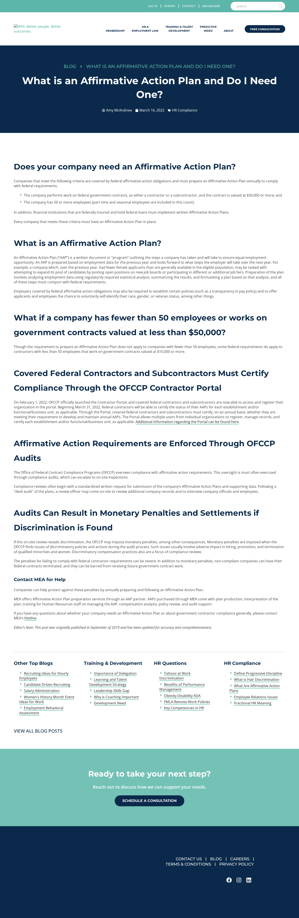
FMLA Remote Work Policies (187, 701)
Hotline (30, 618)
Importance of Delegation (115, 673)
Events (169, 6)
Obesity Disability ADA (182, 695)
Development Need (110, 703)
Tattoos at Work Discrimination (175, 676)
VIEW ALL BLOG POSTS (38, 731)
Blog (216, 859)
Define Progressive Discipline (258, 673)
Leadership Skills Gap (111, 690)
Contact (188, 6)
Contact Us (189, 859)
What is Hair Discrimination (256, 679)
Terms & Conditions (188, 864)
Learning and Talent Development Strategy (108, 682)
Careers (239, 859)
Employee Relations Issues (256, 697)
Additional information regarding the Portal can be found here (187, 421)
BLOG (70, 66)
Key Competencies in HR (184, 707)
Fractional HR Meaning (252, 703)
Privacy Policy (236, 864)
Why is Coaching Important (116, 697)
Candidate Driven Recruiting (47, 684)
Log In (152, 6)
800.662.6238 (211, 6)
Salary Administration (42, 690)
